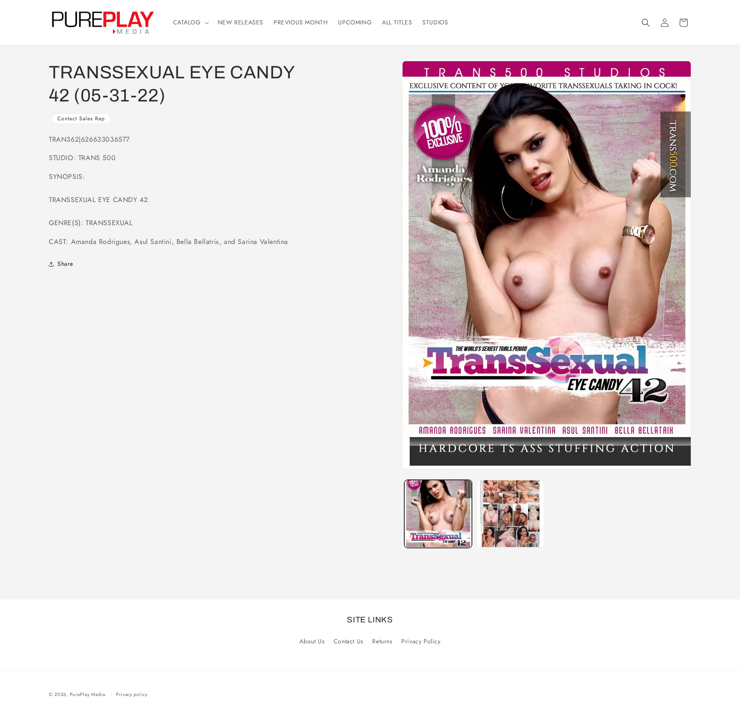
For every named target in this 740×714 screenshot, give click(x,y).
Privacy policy (132, 694)
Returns (382, 641)
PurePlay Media (87, 694)
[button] (190, 22)
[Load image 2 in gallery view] (510, 513)
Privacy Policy (420, 641)
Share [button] (65, 263)
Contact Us (349, 641)
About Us (312, 641)
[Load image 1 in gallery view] (438, 513)
